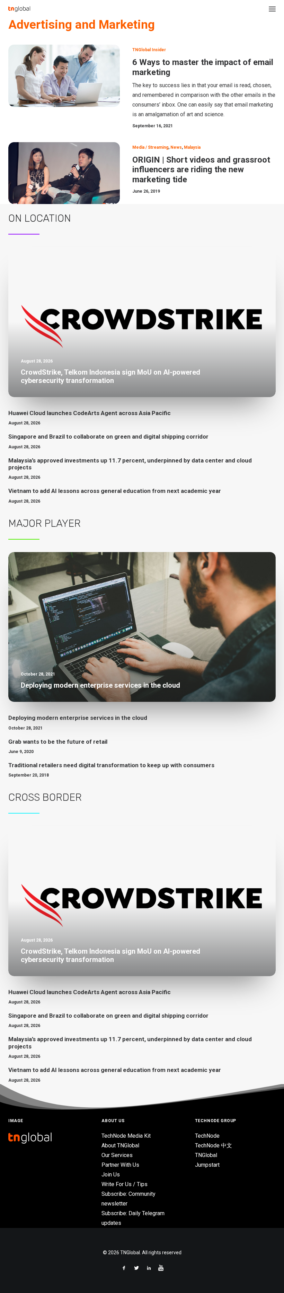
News (176, 147)
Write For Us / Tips (124, 1184)
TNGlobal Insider (149, 49)
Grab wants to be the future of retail (57, 741)
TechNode (207, 1135)
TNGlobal (206, 1155)
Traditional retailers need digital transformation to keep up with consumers (111, 765)
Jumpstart (207, 1165)
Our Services (117, 1155)
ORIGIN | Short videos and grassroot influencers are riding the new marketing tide (201, 170)
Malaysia (192, 147)
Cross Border (45, 797)
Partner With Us (120, 1165)
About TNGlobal (120, 1145)
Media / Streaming (150, 147)
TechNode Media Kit (126, 1135)
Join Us (110, 1174)
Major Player (44, 523)
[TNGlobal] (19, 9)
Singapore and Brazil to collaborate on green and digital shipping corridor (108, 436)
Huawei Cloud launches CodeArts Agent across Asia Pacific (89, 413)
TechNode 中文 (213, 1145)
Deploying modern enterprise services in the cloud (77, 717)
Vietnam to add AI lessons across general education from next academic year (114, 490)
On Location (39, 218)
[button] (272, 9)
